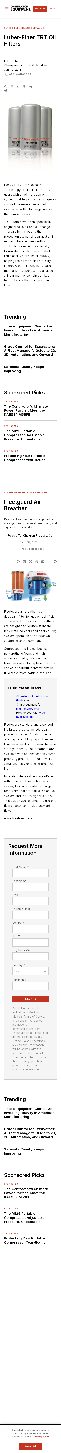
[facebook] (5, 86)
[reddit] (24, 86)
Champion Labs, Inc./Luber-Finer (26, 65)
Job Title (19, 936)
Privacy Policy (41, 1436)
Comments (19, 979)
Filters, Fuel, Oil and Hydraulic (24, 28)
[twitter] (18, 86)
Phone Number (22, 908)
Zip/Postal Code (22, 950)
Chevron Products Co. (38, 535)
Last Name (20, 881)
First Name (20, 867)
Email (17, 895)
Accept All (30, 1446)
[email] (30, 86)
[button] (6, 8)
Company (18, 922)
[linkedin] (12, 86)
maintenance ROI (27, 708)
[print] (30, 90)
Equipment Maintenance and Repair (26, 492)
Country (18, 965)
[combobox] (30, 971)
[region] (30, 1438)
